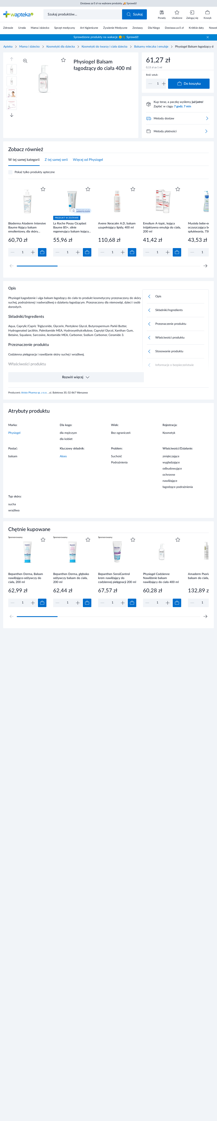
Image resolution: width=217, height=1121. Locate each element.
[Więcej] (206, 131)
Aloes (63, 456)
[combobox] (83, 14)
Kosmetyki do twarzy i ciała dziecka (104, 46)
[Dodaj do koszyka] (42, 252)
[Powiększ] (25, 60)
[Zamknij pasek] (207, 37)
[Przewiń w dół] (11, 115)
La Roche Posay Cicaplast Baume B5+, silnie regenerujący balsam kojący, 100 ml (71, 227)
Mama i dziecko (29, 46)
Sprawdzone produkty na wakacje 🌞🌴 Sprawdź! (106, 37)
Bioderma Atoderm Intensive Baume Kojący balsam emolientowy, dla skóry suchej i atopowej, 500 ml (27, 227)
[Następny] (205, 265)
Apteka (8, 46)
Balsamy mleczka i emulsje (151, 46)
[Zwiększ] (164, 83)
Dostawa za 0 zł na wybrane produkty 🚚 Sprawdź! (108, 3)
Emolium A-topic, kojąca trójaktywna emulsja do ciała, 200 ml (162, 227)
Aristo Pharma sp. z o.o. (34, 392)
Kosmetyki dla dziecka (60, 46)
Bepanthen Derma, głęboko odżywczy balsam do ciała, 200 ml (71, 578)
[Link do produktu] (27, 221)
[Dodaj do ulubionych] (63, 60)
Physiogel (14, 432)
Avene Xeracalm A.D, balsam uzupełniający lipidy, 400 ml (117, 225)
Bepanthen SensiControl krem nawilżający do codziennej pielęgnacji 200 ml (117, 578)
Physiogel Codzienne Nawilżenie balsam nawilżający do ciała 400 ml (161, 578)
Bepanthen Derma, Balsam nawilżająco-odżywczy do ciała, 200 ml (25, 578)
